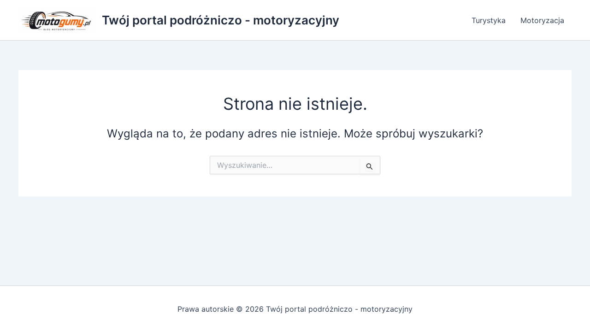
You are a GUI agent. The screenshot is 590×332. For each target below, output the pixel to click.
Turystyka (489, 20)
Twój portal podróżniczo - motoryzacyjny (220, 20)
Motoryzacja (542, 20)
